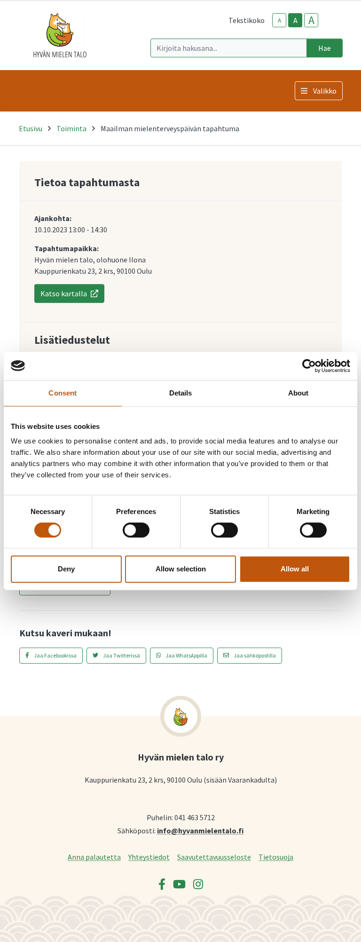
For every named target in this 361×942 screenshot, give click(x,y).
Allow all (295, 569)
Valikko (325, 90)
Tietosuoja (276, 856)
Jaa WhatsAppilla (186, 655)
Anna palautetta (94, 856)
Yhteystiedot (149, 856)
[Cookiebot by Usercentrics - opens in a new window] (309, 366)
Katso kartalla (63, 293)
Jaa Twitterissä (121, 655)
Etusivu (30, 128)
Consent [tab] (62, 393)
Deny (66, 569)
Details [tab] (180, 393)
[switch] (136, 530)
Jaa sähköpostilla (254, 655)
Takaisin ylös (326, 925)
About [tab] (298, 393)
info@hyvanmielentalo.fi (200, 830)
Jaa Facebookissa (55, 655)
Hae (324, 48)
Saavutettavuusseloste (214, 856)
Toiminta (71, 128)
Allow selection (181, 569)
